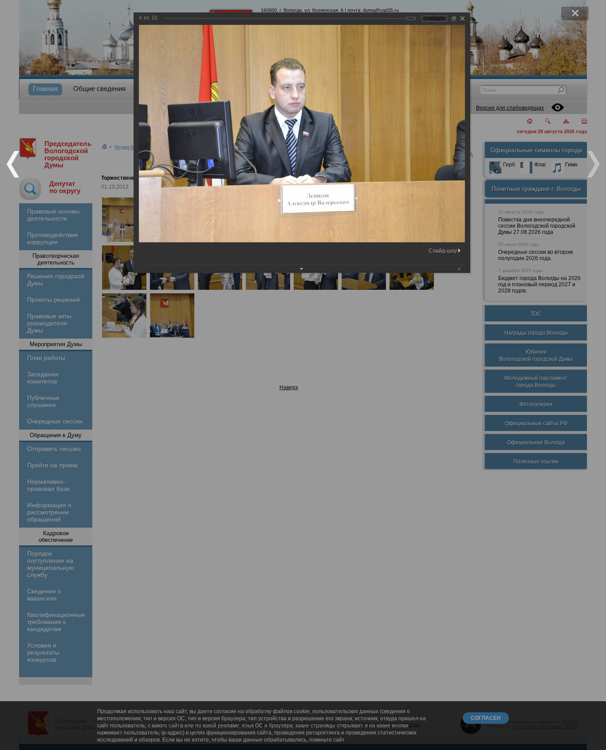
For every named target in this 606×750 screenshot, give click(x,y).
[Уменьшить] (453, 18)
